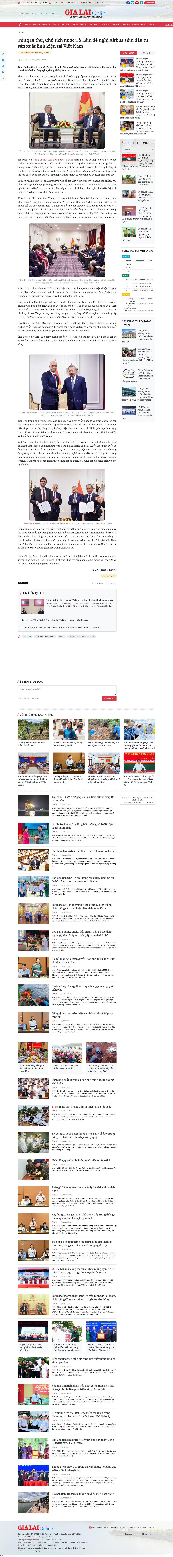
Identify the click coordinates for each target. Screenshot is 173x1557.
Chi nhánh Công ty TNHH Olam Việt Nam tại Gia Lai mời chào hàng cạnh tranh (137, 376)
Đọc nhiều (128, 53)
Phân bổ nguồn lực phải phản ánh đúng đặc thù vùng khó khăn (83, 1081)
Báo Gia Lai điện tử (86, 13)
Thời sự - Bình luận (60, 24)
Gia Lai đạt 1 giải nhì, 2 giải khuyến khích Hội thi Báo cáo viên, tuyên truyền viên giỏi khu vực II (137, 214)
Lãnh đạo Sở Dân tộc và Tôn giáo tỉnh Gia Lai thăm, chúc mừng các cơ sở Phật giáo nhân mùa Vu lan (137, 112)
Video (22, 3)
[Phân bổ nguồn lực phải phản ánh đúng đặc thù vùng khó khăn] (33, 1088)
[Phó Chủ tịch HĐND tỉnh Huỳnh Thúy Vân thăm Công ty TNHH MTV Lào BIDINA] (33, 1448)
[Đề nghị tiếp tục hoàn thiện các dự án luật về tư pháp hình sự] (33, 1022)
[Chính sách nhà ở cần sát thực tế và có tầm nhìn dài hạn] (33, 860)
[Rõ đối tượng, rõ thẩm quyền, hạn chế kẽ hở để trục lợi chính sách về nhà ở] (33, 967)
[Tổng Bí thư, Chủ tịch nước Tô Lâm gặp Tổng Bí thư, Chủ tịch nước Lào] (32, 606)
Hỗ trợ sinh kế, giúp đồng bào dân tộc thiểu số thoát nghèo (145, 180)
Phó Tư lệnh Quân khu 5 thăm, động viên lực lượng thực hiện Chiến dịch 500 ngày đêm (66, 1347)
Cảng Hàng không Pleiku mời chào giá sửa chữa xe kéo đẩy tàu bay (137, 336)
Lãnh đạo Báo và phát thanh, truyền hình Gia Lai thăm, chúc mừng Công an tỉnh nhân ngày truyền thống (84, 1297)
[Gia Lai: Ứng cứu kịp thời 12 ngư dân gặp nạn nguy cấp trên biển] (33, 995)
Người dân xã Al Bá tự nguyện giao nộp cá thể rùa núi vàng (136, 234)
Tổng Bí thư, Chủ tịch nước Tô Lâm (53, 159)
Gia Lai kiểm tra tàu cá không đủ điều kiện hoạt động (83, 1493)
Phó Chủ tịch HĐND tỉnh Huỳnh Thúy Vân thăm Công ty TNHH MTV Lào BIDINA (83, 1441)
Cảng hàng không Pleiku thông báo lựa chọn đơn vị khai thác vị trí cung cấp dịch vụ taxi (137, 394)
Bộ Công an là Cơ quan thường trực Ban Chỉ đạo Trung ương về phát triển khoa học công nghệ (83, 1135)
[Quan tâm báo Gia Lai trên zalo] (132, 2)
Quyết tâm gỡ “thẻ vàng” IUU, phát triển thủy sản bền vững (31, 1347)
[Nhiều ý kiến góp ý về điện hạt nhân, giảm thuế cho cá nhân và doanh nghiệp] (69, 763)
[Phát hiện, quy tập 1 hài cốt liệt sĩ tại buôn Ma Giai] (33, 1169)
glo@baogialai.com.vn (31, 1540)
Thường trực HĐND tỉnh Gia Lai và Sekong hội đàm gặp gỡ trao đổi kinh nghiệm (84, 1468)
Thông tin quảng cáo (137, 323)
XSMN (151, 798)
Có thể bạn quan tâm (37, 714)
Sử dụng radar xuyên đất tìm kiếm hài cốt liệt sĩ (31, 744)
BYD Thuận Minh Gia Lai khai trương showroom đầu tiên (137, 412)
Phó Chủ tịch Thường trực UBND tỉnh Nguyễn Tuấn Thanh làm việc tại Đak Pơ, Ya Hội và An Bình (137, 96)
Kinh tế (75, 24)
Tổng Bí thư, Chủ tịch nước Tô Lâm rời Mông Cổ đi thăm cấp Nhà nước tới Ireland (60, 628)
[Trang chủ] (20, 24)
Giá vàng (126, 294)
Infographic (101, 3)
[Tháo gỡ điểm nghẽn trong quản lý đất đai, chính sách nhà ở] (33, 1196)
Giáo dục (84, 24)
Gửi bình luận (109, 698)
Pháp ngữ (27, 636)
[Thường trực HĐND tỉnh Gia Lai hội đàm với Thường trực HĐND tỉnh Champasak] (101, 1331)
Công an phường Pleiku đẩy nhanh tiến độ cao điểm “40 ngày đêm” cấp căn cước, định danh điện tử (137, 128)
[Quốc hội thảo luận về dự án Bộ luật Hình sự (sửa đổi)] (69, 729)
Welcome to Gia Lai (70, 3)
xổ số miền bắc (127, 798)
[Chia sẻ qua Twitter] (3, 66)
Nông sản (126, 256)
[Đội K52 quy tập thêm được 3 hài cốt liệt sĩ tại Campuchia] (104, 729)
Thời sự (27, 24)
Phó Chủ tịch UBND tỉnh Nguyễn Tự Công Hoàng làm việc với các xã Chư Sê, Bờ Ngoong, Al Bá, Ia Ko (137, 80)
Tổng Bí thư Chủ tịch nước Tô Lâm (81, 636)
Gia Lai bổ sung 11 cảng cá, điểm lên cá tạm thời (66, 1067)
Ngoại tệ (126, 275)
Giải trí (135, 24)
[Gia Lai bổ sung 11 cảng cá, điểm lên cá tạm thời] (67, 1052)
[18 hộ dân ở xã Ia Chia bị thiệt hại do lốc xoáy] (33, 1115)
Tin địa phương (136, 143)
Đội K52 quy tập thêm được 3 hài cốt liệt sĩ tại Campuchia (103, 744)
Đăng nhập (150, 3)
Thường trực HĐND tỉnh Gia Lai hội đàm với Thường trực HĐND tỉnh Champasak (101, 1347)
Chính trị (46, 24)
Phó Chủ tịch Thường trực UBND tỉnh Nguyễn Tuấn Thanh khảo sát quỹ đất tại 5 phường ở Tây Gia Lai (137, 64)
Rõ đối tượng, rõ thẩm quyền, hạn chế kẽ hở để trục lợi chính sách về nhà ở (83, 960)
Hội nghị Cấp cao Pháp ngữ (76, 603)
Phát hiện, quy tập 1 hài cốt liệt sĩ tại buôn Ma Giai (81, 1160)
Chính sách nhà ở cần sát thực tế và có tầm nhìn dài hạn (84, 851)
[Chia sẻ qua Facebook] (3, 54)
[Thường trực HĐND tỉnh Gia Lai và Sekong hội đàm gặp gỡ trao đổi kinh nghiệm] (33, 1475)
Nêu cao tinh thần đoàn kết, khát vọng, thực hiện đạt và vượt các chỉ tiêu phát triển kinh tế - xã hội (83, 1387)
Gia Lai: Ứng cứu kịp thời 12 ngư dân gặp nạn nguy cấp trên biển (83, 988)
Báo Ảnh (33, 3)
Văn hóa (126, 24)
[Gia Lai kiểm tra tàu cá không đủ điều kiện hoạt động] (33, 1502)
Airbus (61, 636)
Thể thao (153, 24)
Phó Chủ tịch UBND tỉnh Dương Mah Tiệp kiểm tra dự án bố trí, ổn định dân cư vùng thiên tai (83, 880)
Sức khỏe (94, 24)
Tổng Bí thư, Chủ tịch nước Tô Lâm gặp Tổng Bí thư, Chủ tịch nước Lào (79, 600)
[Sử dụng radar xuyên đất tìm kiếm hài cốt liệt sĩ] (33, 729)
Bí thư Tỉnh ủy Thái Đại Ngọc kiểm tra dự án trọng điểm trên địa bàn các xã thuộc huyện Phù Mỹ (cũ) (81, 1415)
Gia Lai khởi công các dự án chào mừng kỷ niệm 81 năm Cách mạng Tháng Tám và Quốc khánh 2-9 (83, 1271)
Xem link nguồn (109, 576)
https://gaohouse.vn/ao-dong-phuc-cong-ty (137, 802)
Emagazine (87, 3)
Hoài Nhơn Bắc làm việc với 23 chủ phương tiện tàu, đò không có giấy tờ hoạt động (104, 779)
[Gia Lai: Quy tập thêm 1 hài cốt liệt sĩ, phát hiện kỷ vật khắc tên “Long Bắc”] (101, 1052)
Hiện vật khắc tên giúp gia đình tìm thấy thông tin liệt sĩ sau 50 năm (83, 1360)
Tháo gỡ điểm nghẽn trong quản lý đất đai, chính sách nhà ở (83, 1189)
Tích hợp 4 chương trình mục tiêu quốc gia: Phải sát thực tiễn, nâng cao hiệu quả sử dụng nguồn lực (82, 1243)
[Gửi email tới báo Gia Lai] (141, 2)
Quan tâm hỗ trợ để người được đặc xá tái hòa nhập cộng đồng (32, 1068)
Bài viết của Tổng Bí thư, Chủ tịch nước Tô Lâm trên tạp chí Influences (55, 620)
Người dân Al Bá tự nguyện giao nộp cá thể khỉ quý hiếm (145, 196)
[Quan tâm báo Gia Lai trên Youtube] (137, 2)
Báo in (44, 3)
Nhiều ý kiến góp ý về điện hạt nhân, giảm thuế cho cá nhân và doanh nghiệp (68, 779)
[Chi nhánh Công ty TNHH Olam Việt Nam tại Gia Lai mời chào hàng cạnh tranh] (129, 373)
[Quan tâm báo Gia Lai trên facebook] (128, 2)
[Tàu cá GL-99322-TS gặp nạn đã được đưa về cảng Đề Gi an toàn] (33, 805)
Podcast (55, 3)
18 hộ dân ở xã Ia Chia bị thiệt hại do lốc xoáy (84, 1106)
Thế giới (36, 24)
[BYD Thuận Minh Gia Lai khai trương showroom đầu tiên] (129, 410)
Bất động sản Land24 (140, 798)
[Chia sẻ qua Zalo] (3, 60)
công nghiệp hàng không (45, 636)
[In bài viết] (3, 78)
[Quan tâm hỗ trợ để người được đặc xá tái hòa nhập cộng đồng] (33, 1052)
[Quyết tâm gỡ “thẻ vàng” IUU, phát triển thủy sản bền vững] (33, 1331)
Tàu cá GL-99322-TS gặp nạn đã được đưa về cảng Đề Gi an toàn (83, 799)
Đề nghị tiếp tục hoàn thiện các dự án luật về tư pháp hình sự (82, 1015)
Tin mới (147, 53)
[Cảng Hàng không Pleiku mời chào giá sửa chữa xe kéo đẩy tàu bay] (129, 333)
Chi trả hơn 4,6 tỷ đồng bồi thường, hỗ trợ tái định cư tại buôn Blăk (83, 826)
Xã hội (144, 24)
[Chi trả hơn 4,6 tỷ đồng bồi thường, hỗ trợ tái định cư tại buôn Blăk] (33, 833)
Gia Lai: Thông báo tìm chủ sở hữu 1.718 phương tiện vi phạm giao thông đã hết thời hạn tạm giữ (137, 356)
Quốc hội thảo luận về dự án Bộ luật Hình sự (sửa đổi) (67, 744)
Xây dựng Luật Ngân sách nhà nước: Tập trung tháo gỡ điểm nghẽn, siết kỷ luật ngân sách (83, 1216)
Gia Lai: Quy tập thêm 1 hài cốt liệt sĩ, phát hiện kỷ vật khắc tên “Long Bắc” (100, 1068)
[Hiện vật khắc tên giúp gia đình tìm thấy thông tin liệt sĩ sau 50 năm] (33, 1367)
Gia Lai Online (35, 1527)
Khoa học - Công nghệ (110, 24)
